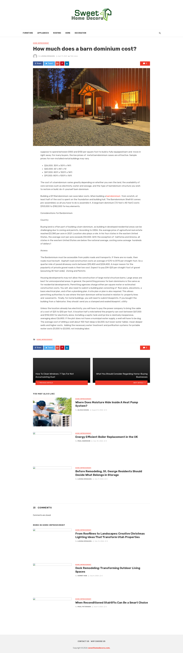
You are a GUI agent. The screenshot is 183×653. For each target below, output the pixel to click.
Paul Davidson (84, 441)
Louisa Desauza (48, 56)
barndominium (113, 196)
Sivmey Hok (82, 576)
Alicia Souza (83, 410)
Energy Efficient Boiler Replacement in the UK (106, 436)
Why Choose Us (98, 641)
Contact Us (83, 641)
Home (67, 33)
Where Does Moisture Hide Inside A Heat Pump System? (106, 404)
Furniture (28, 33)
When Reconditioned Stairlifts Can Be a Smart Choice (111, 602)
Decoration (80, 33)
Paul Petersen (84, 607)
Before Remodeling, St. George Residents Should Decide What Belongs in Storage (108, 473)
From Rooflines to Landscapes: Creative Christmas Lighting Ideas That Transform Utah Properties (110, 535)
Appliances (43, 33)
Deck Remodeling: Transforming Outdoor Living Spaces (107, 569)
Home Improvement (41, 43)
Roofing (57, 33)
